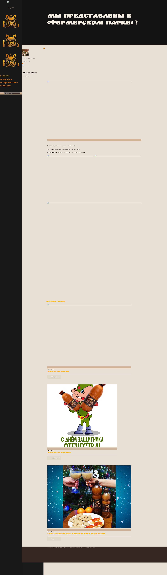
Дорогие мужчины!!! (59, 453)
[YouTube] (2, 568)
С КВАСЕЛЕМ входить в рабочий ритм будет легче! (76, 534)
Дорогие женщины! (58, 372)
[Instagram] (2, 570)
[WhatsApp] (2, 563)
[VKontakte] (2, 572)
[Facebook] (2, 565)
